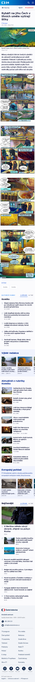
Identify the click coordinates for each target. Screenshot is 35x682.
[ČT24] (5, 3)
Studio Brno (22, 639)
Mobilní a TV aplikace (9, 658)
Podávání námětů (24, 654)
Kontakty (21, 662)
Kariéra (20, 651)
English (4, 678)
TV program (6, 631)
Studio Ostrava (23, 643)
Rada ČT (21, 647)
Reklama (21, 635)
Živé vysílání (6, 635)
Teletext (4, 643)
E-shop (4, 654)
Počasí (4, 651)
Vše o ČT (4, 662)
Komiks (5, 287)
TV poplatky (6, 639)
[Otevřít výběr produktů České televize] (33, 2)
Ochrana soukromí (13, 678)
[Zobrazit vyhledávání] (28, 2)
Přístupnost (24, 678)
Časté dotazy (22, 658)
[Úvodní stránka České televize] (10, 610)
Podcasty (5, 647)
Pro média (21, 631)
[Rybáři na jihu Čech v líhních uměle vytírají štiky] (17, 37)
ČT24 (3, 23)
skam (6, 23)
